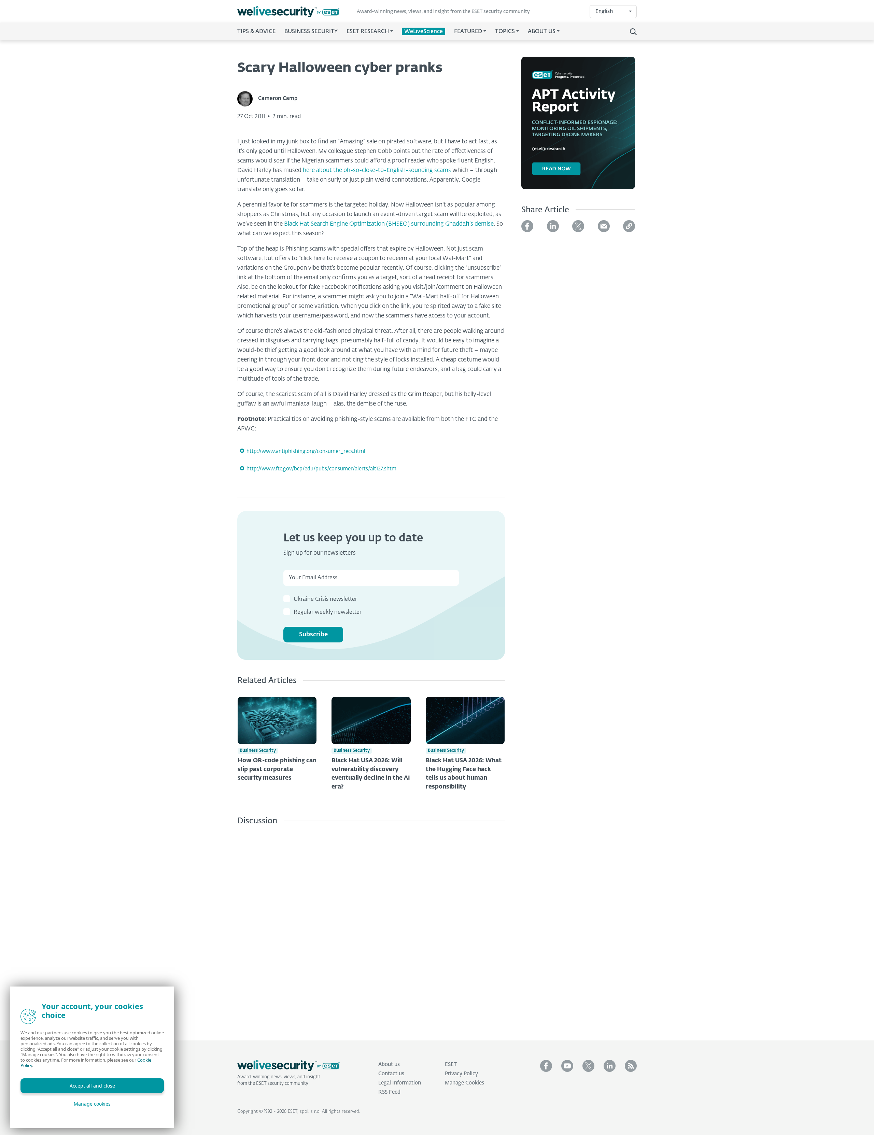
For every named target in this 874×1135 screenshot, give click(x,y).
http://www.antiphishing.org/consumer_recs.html (305, 451)
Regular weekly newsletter (328, 612)
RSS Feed (389, 1092)
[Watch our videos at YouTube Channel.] (567, 1066)
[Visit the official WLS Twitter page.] (588, 1066)
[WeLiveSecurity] (293, 11)
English (604, 11)
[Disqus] (371, 927)
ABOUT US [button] (541, 31)
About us (389, 1064)
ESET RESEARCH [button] (368, 31)
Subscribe (313, 635)
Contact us (391, 1073)
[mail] (604, 226)
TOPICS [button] (505, 31)
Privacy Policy (461, 1073)
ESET (451, 1064)
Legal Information (399, 1083)
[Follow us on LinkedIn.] (610, 1066)
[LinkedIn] (553, 226)
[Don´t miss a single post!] (631, 1066)
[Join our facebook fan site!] (546, 1066)
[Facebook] (527, 226)
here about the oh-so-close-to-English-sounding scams (377, 170)
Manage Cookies (464, 1083)
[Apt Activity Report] (578, 127)
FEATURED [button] (468, 31)
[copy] (629, 226)
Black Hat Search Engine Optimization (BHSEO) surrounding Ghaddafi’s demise (389, 224)
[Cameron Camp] (247, 99)
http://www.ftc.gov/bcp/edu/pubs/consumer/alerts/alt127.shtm (321, 468)
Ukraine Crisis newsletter (325, 599)
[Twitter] (578, 226)
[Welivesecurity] (288, 1065)
